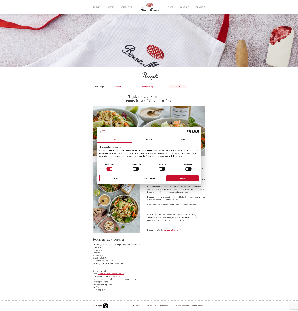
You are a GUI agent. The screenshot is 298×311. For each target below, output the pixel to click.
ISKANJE (199, 7)
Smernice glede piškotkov (157, 305)
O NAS (170, 7)
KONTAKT (184, 7)
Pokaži (177, 86)
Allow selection (149, 178)
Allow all (182, 178)
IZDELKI (96, 7)
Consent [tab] (114, 139)
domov (149, 7)
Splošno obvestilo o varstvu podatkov (190, 305)
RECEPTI (110, 7)
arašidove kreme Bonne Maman (111, 274)
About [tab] (183, 139)
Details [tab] (149, 139)
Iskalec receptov (99, 86)
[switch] (136, 169)
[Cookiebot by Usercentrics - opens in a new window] (188, 131)
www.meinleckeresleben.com (176, 230)
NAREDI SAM (126, 7)
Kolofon (136, 305)
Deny (115, 178)
